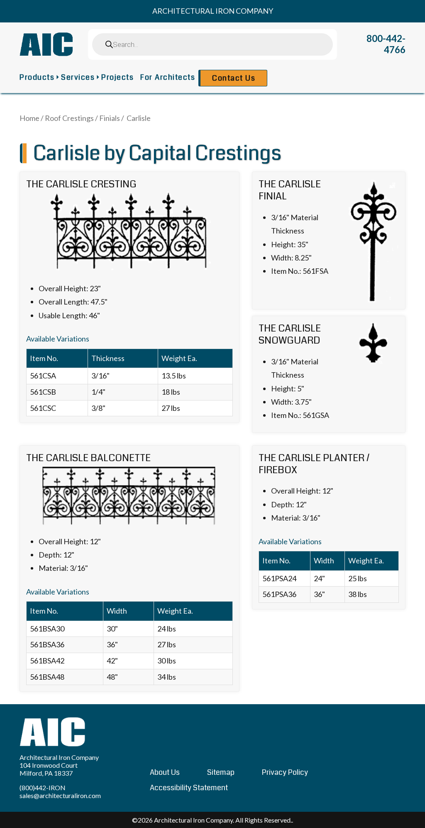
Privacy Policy (285, 772)
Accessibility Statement (189, 787)
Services (78, 77)
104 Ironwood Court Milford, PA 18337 (49, 769)
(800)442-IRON (43, 787)
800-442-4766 (385, 44)
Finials (109, 118)
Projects (117, 77)
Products (37, 77)
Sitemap (220, 772)
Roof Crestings (69, 118)
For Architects (167, 77)
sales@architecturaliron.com (60, 795)
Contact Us (233, 78)
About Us (165, 772)
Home (29, 118)
